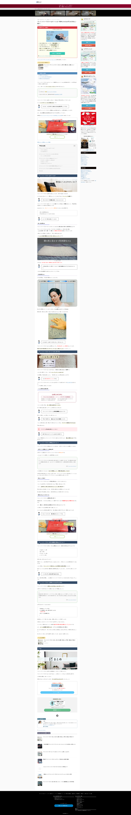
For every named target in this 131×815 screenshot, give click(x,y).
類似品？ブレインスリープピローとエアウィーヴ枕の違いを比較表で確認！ (56, 759)
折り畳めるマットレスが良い (85, 178)
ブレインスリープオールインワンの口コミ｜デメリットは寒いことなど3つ (56, 751)
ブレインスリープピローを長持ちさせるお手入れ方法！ (50, 168)
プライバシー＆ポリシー (42, 793)
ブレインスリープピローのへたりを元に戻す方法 (49, 154)
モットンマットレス (84, 162)
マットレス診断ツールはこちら (88, 149)
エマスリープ (83, 154)
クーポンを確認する (88, 108)
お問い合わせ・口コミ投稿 (88, 793)
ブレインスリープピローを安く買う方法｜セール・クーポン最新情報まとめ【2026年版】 (58, 781)
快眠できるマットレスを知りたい (86, 171)
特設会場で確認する (88, 45)
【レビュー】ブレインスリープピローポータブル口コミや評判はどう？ (55, 766)
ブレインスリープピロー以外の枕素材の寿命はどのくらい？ (51, 165)
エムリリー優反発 (84, 164)
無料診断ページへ (56, 710)
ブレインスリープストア (72, 466)
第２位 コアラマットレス (58, 798)
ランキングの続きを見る (63, 805)
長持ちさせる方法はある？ (45, 78)
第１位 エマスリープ (58, 797)
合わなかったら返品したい (85, 173)
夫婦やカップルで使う (84, 172)
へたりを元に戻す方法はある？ (46, 76)
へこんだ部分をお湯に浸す (46, 155)
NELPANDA (78, 803)
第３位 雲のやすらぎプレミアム (59, 799)
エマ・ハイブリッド (84, 156)
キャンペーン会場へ (56, 692)
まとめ (41, 170)
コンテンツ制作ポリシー (50, 793)
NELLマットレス (83, 158)
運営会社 (82, 793)
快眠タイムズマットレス (80, 801)
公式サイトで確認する (88, 72)
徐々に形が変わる (45, 149)
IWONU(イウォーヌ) (84, 159)
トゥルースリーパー (84, 163)
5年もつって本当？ (45, 161)
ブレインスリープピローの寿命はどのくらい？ (48, 158)
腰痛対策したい (83, 176)
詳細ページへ (88, 42)
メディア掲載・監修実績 (67, 793)
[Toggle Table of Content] (74, 146)
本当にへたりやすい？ (44, 75)
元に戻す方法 (69, 382)
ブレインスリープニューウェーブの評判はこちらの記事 (52, 115)
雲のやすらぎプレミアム (85, 157)
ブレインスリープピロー (42, 730)
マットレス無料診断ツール (59, 793)
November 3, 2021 (58, 94)
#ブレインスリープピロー (51, 91)
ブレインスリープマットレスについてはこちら (46, 59)
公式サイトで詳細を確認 (56, 53)
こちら (86, 39)
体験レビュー (56, 536)
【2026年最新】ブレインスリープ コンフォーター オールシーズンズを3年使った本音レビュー (59, 744)
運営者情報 (77, 793)
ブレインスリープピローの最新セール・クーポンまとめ (50, 55)
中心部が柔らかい (45, 151)
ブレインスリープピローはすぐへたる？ (47, 148)
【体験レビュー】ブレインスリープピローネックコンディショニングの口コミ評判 (57, 774)
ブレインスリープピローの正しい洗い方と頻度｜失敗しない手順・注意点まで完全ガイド (58, 736)
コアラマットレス (79, 798)
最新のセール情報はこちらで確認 (43, 142)
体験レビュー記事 (58, 260)
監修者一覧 (73, 793)
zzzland (58, 307)
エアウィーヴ (79, 806)
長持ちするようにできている (46, 163)
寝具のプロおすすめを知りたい (86, 170)
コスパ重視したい (84, 177)
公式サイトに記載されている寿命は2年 (48, 160)
